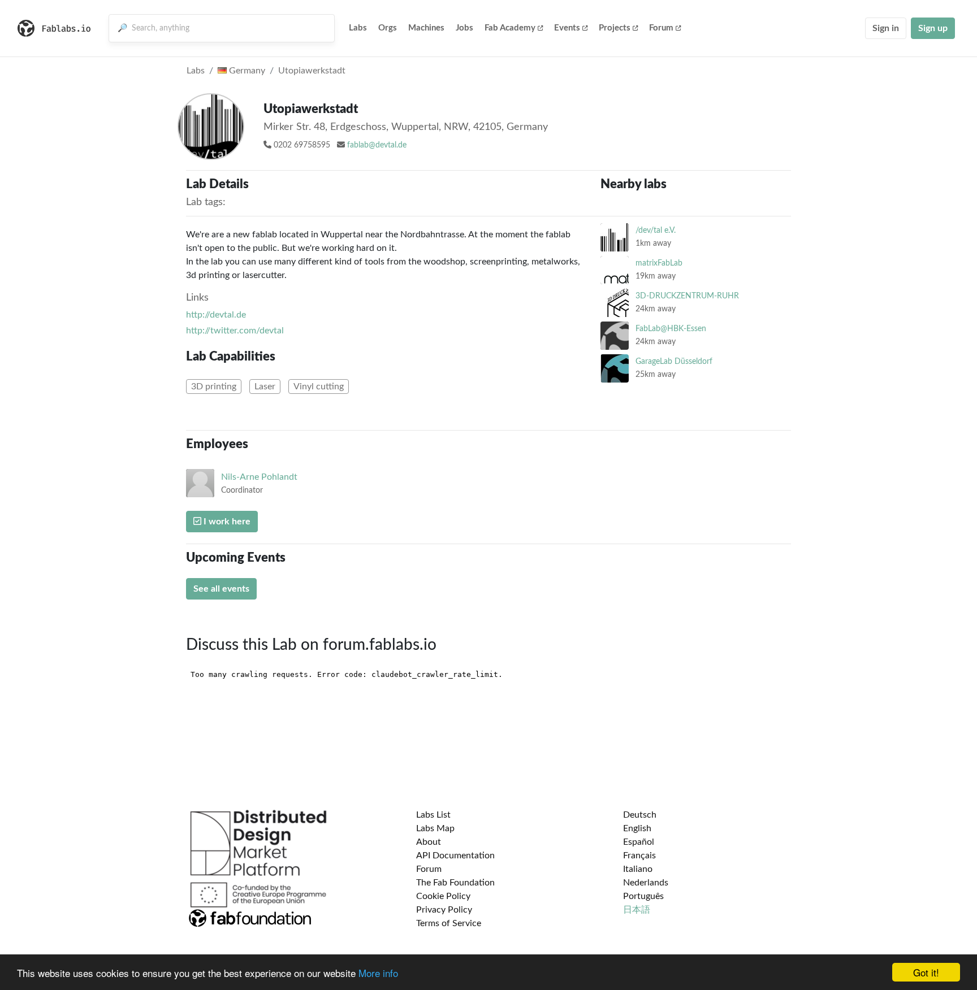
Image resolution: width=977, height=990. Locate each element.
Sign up (933, 28)
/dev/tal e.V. (656, 230)
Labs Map (435, 828)
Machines (426, 28)
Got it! (926, 972)
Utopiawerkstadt (311, 70)
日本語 (636, 909)
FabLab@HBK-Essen (671, 328)
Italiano (637, 869)
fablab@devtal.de (377, 145)
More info (378, 973)
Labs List (433, 814)
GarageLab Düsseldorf (674, 361)
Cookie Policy (443, 896)
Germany (246, 70)
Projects (614, 28)
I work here (225, 521)
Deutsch (639, 814)
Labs (358, 28)
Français (639, 855)
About (428, 841)
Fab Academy (510, 28)
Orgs (387, 28)
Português (643, 896)
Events (567, 28)
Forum (661, 28)
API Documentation (455, 855)
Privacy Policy (444, 909)
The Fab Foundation (455, 882)
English (637, 828)
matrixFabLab (659, 263)
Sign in (885, 28)
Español (638, 841)
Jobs (464, 28)
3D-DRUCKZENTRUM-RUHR (687, 296)
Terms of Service (448, 923)
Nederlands (645, 882)
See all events (221, 588)
